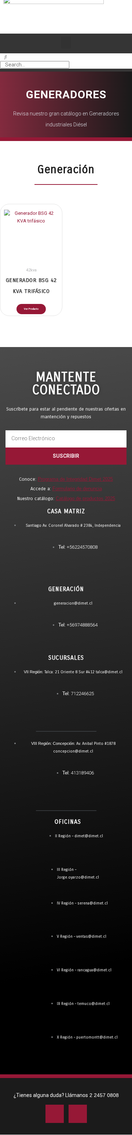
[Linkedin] (78, 1114)
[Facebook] (54, 1114)
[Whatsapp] (36, 839)
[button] (66, 43)
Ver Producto (31, 309)
